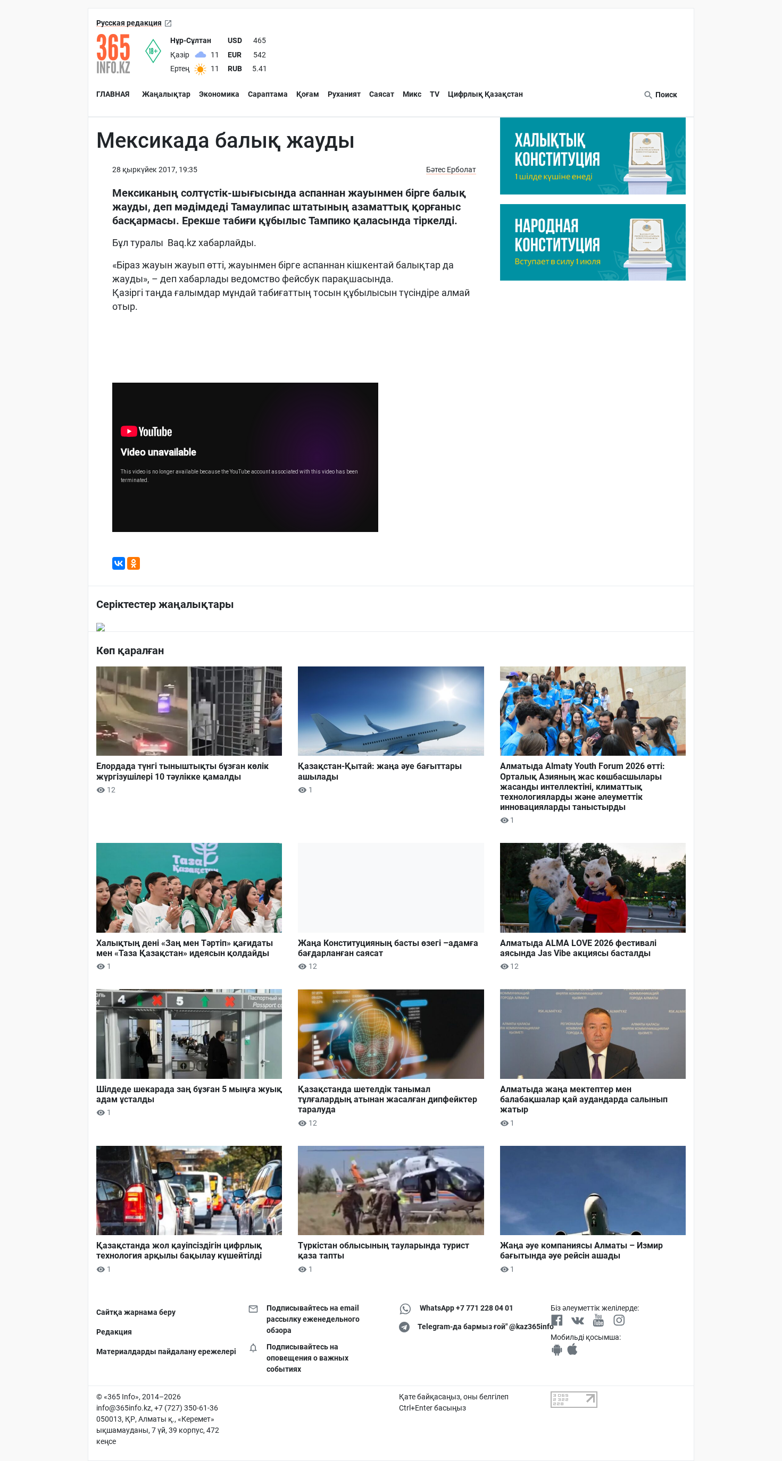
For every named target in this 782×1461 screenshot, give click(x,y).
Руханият (344, 94)
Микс (412, 94)
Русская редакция (129, 23)
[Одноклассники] (133, 563)
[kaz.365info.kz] (120, 53)
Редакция (114, 1332)
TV (434, 94)
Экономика (219, 94)
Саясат (381, 94)
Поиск (665, 94)
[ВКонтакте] (118, 563)
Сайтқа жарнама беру (136, 1312)
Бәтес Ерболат (451, 169)
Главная (112, 94)
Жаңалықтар (166, 94)
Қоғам (307, 94)
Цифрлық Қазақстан (485, 94)
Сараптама (268, 94)
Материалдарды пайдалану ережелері (164, 1351)
